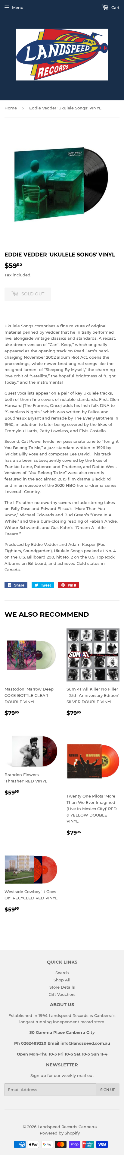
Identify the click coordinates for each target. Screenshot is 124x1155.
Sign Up (108, 1089)
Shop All (62, 979)
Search (62, 972)
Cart (114, 7)
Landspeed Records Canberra (67, 1126)
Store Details (62, 987)
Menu (17, 7)
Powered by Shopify (60, 1133)
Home (11, 107)
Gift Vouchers (62, 994)
